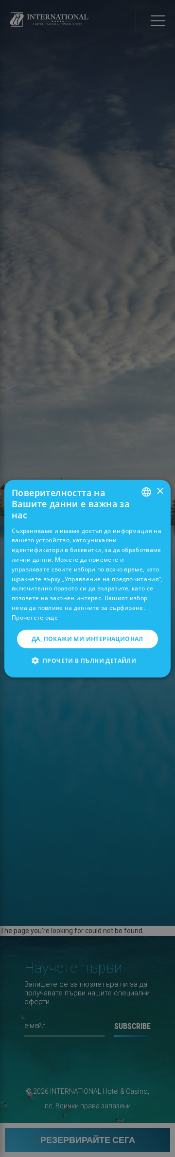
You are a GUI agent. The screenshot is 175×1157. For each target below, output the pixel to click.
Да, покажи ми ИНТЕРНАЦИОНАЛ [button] (87, 638)
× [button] (159, 491)
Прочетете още (35, 617)
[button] (88, 660)
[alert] (87, 578)
